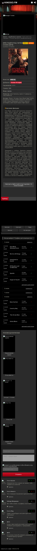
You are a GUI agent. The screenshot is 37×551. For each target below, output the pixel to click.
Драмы (9, 91)
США (10, 88)
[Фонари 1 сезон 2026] (18, 24)
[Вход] (35, 2)
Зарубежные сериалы (14, 37)
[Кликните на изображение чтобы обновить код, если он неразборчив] (18, 466)
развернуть (29, 288)
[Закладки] (32, 2)
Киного (5, 37)
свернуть (29, 242)
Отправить (18, 474)
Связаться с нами (6, 549)
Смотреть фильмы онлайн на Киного (9, 2)
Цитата (11, 487)
